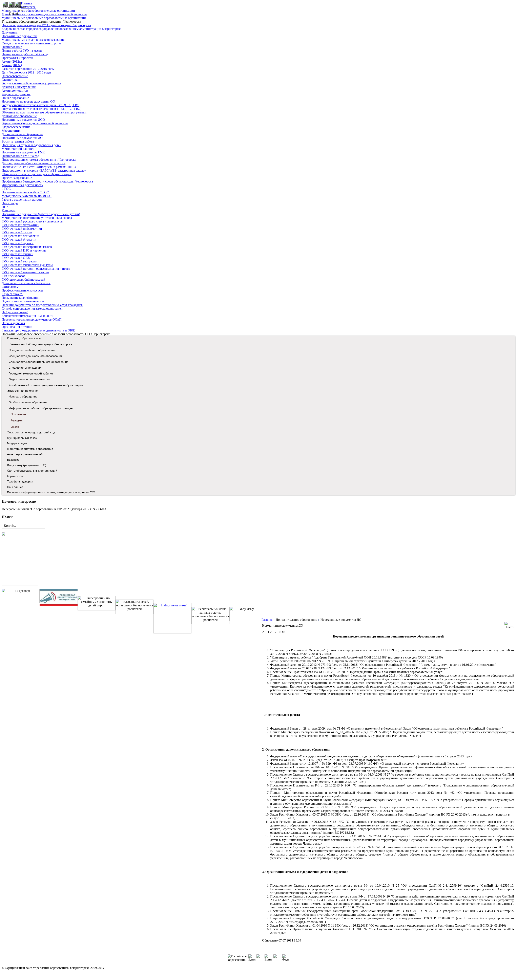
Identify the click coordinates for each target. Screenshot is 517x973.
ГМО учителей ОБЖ (16, 257)
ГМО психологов (13, 276)
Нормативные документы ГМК (23, 152)
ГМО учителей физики (17, 254)
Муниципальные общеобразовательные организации (38, 10)
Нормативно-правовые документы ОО (28, 101)
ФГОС (6, 188)
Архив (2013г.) (12, 65)
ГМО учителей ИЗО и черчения (24, 250)
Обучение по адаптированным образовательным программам (44, 112)
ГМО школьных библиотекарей (23, 279)
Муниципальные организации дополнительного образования (44, 14)
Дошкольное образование (19, 116)
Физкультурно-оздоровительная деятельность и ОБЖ (38, 330)
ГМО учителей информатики (22, 228)
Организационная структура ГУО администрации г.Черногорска (46, 25)
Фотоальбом (10, 286)
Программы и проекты (17, 58)
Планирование (12, 47)
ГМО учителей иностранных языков (27, 246)
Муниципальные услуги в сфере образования (33, 39)
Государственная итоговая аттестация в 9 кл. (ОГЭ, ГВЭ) (41, 105)
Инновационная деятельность (22, 185)
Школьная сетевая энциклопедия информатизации (36, 174)
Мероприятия (11, 130)
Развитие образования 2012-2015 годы (28, 68)
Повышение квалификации (21, 297)
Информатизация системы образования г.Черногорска (39, 159)
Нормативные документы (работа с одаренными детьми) (41, 214)
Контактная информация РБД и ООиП (28, 316)
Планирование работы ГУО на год (25, 54)
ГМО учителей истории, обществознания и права (36, 268)
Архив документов (15, 90)
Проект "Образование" (17, 177)
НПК (5, 207)
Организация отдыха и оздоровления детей (31, 145)
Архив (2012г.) (12, 61)
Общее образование (15, 98)
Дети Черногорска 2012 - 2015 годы (26, 72)
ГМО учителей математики (20, 225)
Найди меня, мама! (15, 312)
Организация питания (17, 326)
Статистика (10, 79)
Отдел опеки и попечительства (23, 301)
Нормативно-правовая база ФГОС (25, 192)
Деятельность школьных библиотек (26, 283)
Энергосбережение (15, 76)
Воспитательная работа (18, 141)
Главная (26, 3)
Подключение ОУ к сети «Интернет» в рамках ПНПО (39, 167)
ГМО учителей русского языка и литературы (32, 221)
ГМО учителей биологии (19, 239)
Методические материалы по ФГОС (26, 196)
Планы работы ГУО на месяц (22, 50)
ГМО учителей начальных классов (25, 272)
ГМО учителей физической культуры (27, 265)
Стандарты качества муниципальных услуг (31, 43)
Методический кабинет (18, 148)
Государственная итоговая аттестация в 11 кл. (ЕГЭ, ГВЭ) (41, 108)
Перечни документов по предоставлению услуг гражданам (42, 305)
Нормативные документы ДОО (23, 119)
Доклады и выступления (19, 87)
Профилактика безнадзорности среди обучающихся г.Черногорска (47, 181)
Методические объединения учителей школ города (37, 217)
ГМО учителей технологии (20, 236)
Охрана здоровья (13, 323)
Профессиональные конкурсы (22, 290)
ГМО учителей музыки (18, 243)
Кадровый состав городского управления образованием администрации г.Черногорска (61, 28)
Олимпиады (10, 203)
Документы (10, 32)
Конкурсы (9, 210)
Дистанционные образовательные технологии (33, 163)
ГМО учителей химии (17, 232)
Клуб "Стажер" (12, 294)
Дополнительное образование (22, 134)
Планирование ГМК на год (20, 156)
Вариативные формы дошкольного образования (35, 123)
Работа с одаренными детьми (22, 199)
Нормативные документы (19, 36)
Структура (28, 7)
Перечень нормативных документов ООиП (32, 319)
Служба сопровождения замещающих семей (32, 308)
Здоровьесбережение (16, 127)
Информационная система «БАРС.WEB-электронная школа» (44, 170)
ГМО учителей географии (20, 261)
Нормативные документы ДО (22, 137)
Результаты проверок (16, 94)
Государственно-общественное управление (31, 83)
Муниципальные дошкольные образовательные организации (44, 18)
